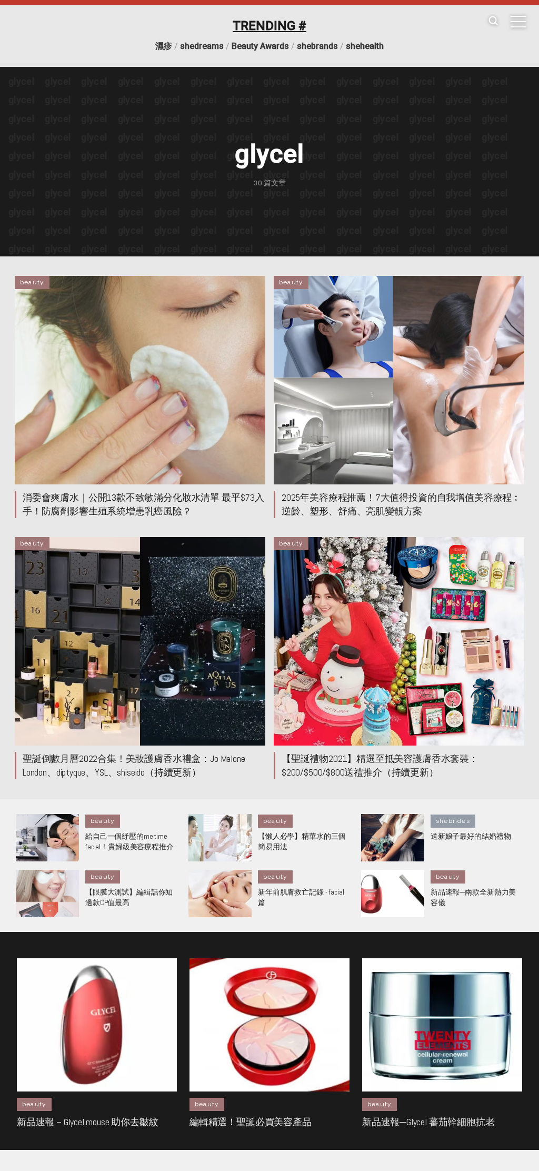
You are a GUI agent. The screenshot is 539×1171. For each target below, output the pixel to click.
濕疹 (163, 46)
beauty (32, 282)
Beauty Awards (260, 46)
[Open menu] (518, 21)
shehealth (365, 46)
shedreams (202, 46)
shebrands (317, 46)
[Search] (493, 21)
